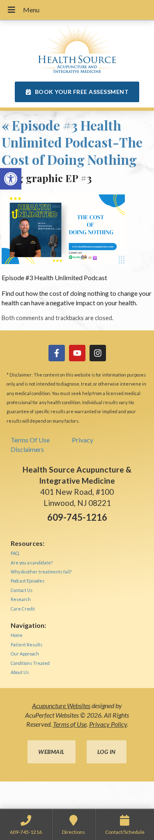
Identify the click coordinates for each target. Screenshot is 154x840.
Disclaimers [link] (27, 449)
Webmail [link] (51, 751)
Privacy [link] (82, 440)
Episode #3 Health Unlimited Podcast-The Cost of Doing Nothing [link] (72, 142)
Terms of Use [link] (70, 724)
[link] (10, 179)
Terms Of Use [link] (30, 440)
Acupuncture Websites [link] (61, 705)
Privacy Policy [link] (108, 724)
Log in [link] (106, 751)
